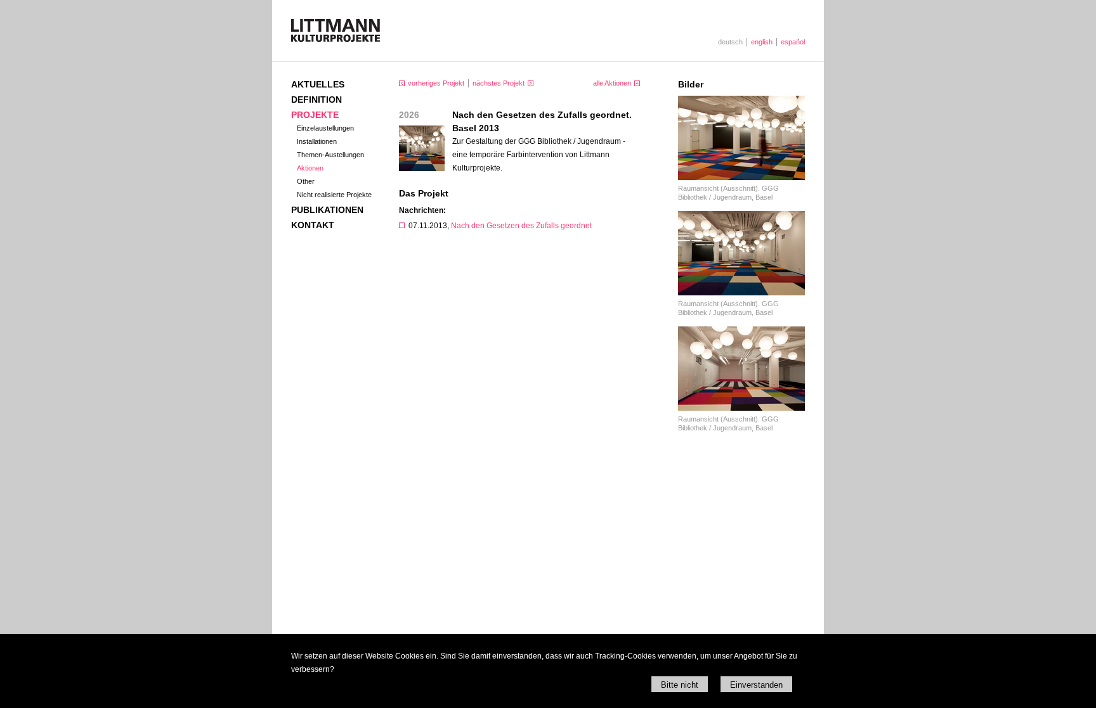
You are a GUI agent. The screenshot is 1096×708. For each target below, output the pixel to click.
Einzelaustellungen (325, 128)
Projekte (315, 115)
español (793, 42)
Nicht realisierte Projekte (334, 194)
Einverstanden (756, 685)
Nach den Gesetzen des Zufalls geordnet (521, 225)
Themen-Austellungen (330, 154)
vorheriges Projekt (436, 83)
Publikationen (327, 210)
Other (306, 181)
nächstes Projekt (499, 83)
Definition (316, 99)
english (762, 42)
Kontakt (312, 225)
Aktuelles (317, 84)
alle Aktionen (612, 83)
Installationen (317, 141)
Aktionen (310, 168)
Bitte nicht (679, 685)
